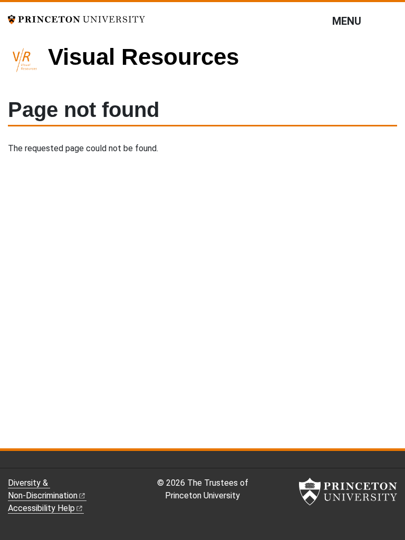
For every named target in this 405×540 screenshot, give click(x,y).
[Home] (28, 64)
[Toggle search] (390, 20)
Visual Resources (143, 57)
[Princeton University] (76, 19)
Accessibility (41, 508)
